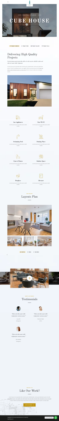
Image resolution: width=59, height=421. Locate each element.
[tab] (14, 46)
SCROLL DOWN (29, 35)
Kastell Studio (29, 15)
